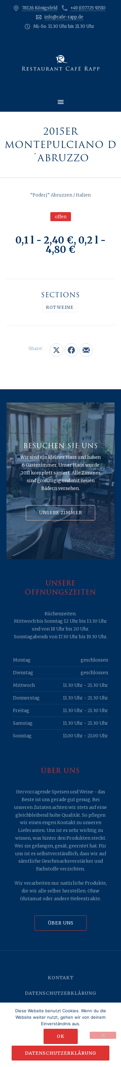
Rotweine (60, 307)
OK (61, 1036)
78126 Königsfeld (39, 8)
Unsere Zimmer (60, 513)
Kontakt (61, 978)
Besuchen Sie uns (60, 446)
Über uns (61, 923)
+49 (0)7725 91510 (88, 8)
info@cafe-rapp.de (64, 17)
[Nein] (103, 1035)
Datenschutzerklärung (60, 993)
